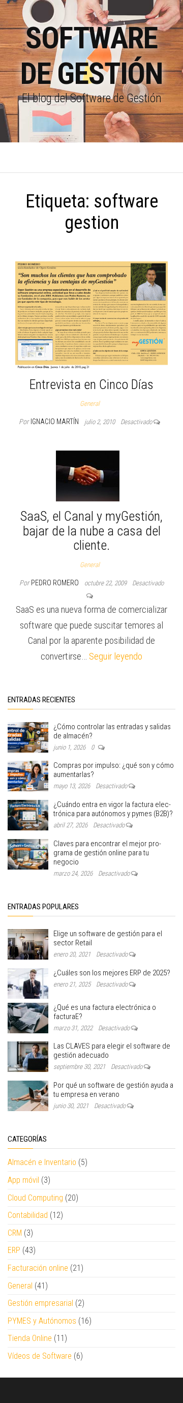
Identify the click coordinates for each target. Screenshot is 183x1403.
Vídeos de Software (40, 1356)
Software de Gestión (91, 56)
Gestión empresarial (40, 1303)
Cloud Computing (35, 1198)
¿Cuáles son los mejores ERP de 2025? (111, 972)
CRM (15, 1233)
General (90, 403)
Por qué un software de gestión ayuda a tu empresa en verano (113, 1090)
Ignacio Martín (55, 421)
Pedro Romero (55, 583)
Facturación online (38, 1268)
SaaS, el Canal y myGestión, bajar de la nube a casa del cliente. (91, 531)
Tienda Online (30, 1338)
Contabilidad (28, 1215)
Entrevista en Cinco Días (91, 384)
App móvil (23, 1180)
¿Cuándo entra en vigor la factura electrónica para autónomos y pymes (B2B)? (113, 809)
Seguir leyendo (115, 656)
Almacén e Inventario (42, 1162)
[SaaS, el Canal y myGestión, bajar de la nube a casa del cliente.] (87, 476)
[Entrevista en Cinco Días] (91, 314)
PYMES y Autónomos (42, 1321)
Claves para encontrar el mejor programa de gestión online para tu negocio (107, 853)
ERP (14, 1250)
